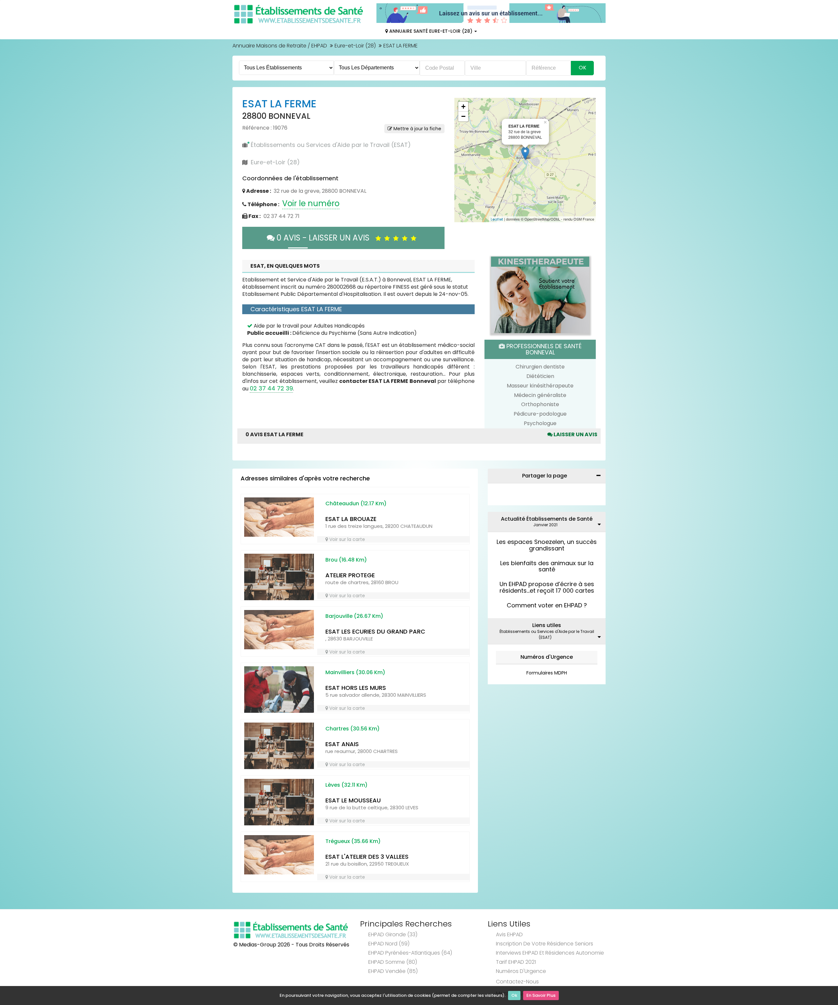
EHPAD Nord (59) (389, 943)
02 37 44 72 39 (271, 388)
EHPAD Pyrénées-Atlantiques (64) (410, 953)
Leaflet (497, 219)
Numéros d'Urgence (546, 657)
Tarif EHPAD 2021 (516, 962)
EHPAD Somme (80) (392, 962)
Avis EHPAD (509, 934)
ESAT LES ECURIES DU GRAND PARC (375, 631)
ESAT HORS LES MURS (355, 688)
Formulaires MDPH (546, 673)
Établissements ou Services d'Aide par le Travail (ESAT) (331, 145)
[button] (462, 160)
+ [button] (463, 106)
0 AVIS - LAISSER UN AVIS (325, 237)
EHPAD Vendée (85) (393, 971)
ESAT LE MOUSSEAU (353, 800)
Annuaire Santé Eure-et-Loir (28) (431, 31)
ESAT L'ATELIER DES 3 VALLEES (367, 856)
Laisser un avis (575, 434)
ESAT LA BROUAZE (350, 519)
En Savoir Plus (541, 995)
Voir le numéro (310, 203)
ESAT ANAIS (342, 744)
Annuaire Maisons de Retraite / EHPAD (279, 45)
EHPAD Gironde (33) (392, 934)
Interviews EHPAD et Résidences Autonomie (550, 953)
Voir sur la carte (346, 539)
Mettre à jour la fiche (416, 128)
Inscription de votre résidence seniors (544, 943)
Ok (514, 995)
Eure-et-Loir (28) (355, 45)
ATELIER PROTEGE (350, 575)
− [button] (463, 116)
